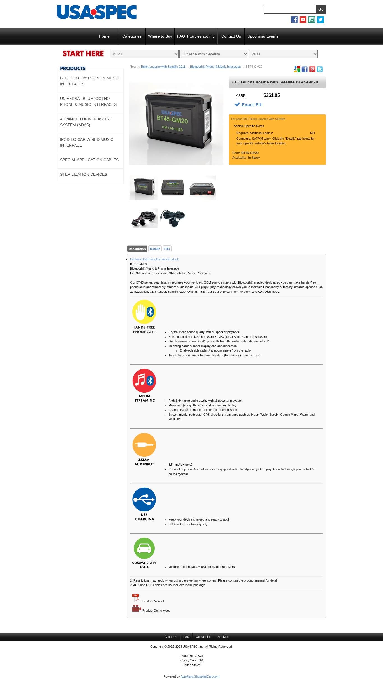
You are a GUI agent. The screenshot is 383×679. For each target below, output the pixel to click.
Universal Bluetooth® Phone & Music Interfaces (88, 101)
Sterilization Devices (83, 174)
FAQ (186, 636)
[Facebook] (294, 22)
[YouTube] (303, 22)
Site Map (223, 636)
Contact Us (231, 36)
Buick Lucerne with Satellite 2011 (163, 66)
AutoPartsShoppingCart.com (200, 676)
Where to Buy (160, 36)
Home (104, 36)
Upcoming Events (262, 36)
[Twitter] (320, 22)
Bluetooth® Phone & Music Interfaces (215, 66)
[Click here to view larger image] (176, 123)
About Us (171, 636)
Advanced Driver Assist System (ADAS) (85, 122)
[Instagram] (311, 22)
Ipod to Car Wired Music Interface (86, 142)
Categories (132, 36)
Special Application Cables (89, 160)
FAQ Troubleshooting (196, 36)
